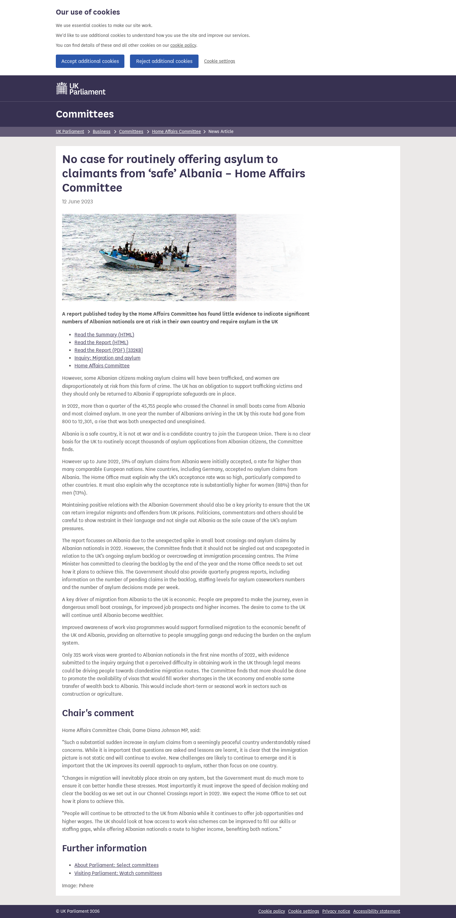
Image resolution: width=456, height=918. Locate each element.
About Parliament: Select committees (116, 865)
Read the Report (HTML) (101, 342)
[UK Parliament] (81, 88)
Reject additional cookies (164, 61)
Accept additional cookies (90, 61)
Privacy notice (336, 911)
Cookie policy (271, 911)
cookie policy (183, 45)
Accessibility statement (376, 911)
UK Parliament (70, 131)
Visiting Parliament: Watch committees (118, 873)
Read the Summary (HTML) (104, 335)
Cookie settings (219, 61)
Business (101, 131)
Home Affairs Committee (176, 131)
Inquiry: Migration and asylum (107, 358)
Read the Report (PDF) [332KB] (108, 350)
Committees (85, 114)
